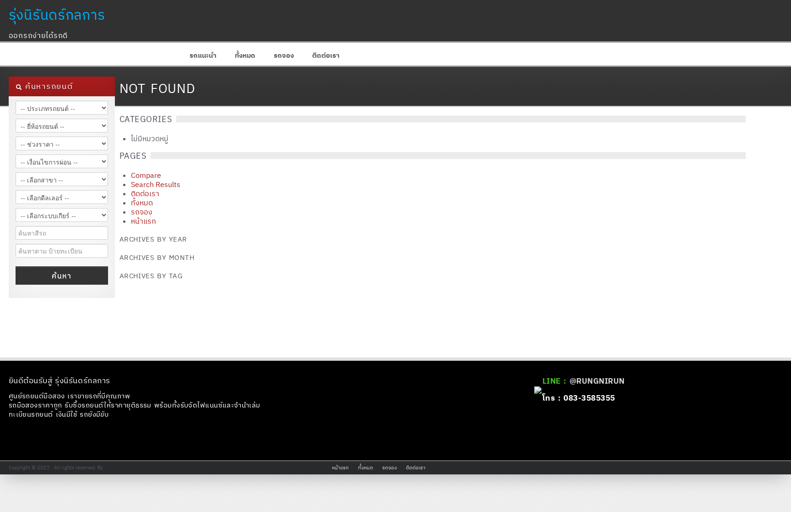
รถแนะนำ (203, 55)
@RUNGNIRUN (597, 381)
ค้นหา (61, 275)
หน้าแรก (143, 221)
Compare (146, 175)
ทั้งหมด (245, 55)
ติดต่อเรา (326, 55)
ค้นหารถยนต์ (47, 86)
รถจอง (284, 55)
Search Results (155, 184)
